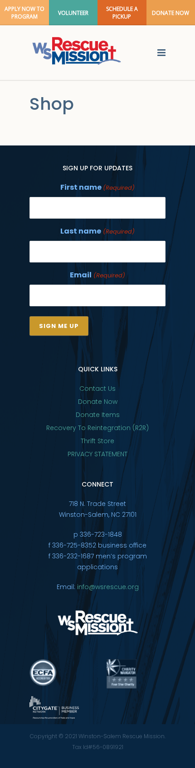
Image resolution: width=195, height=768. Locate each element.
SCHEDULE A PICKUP (122, 12)
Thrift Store (97, 440)
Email (97, 275)
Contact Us (97, 388)
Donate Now (97, 401)
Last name (97, 231)
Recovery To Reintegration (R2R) (97, 427)
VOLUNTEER (73, 13)
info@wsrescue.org (108, 586)
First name (97, 187)
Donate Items (98, 414)
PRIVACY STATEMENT (97, 454)
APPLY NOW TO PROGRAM (24, 12)
